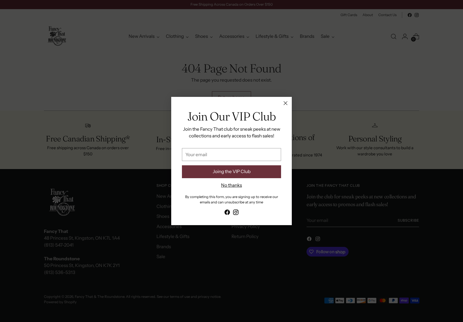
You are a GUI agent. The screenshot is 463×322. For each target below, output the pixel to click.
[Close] (285, 103)
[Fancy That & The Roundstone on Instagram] (236, 213)
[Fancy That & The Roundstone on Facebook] (227, 213)
